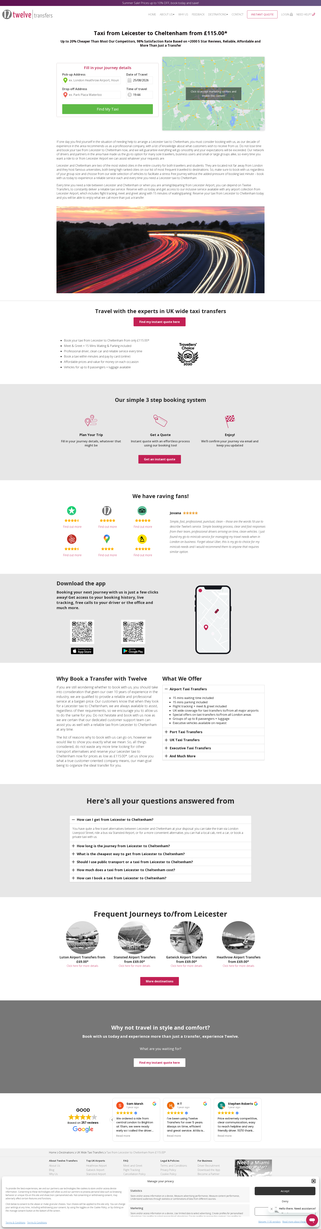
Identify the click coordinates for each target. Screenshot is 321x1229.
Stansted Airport (96, 1174)
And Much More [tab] (183, 756)
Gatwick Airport (95, 1170)
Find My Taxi (108, 109)
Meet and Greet (132, 1165)
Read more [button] (123, 1136)
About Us (166, 14)
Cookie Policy (168, 1174)
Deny (285, 1201)
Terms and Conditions (173, 1165)
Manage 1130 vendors (269, 1221)
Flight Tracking (131, 1170)
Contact (237, 14)
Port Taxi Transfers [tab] (186, 732)
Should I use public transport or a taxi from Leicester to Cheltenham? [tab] (135, 862)
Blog (51, 1170)
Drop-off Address (74, 89)
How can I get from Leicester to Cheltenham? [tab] (115, 819)
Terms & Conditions (15, 1222)
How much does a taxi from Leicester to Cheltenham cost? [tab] (126, 870)
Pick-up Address (73, 74)
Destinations (217, 14)
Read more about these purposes (298, 1221)
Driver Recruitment (209, 1165)
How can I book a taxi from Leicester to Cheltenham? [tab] (121, 878)
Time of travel (136, 89)
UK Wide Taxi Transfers (90, 1152)
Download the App (209, 1170)
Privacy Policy (168, 1170)
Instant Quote (262, 14)
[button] (313, 1181)
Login (285, 14)
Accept (285, 1191)
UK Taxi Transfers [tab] (185, 740)
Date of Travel (136, 74)
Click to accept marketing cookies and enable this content (213, 93)
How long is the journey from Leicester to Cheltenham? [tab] (123, 846)
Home (152, 14)
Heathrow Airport (96, 1165)
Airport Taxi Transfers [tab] (188, 689)
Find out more (72, 527)
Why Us (183, 14)
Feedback (198, 14)
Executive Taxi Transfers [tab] (190, 748)
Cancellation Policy (134, 1174)
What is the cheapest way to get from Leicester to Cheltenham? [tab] (131, 854)
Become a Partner (208, 1174)
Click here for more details (82, 966)
